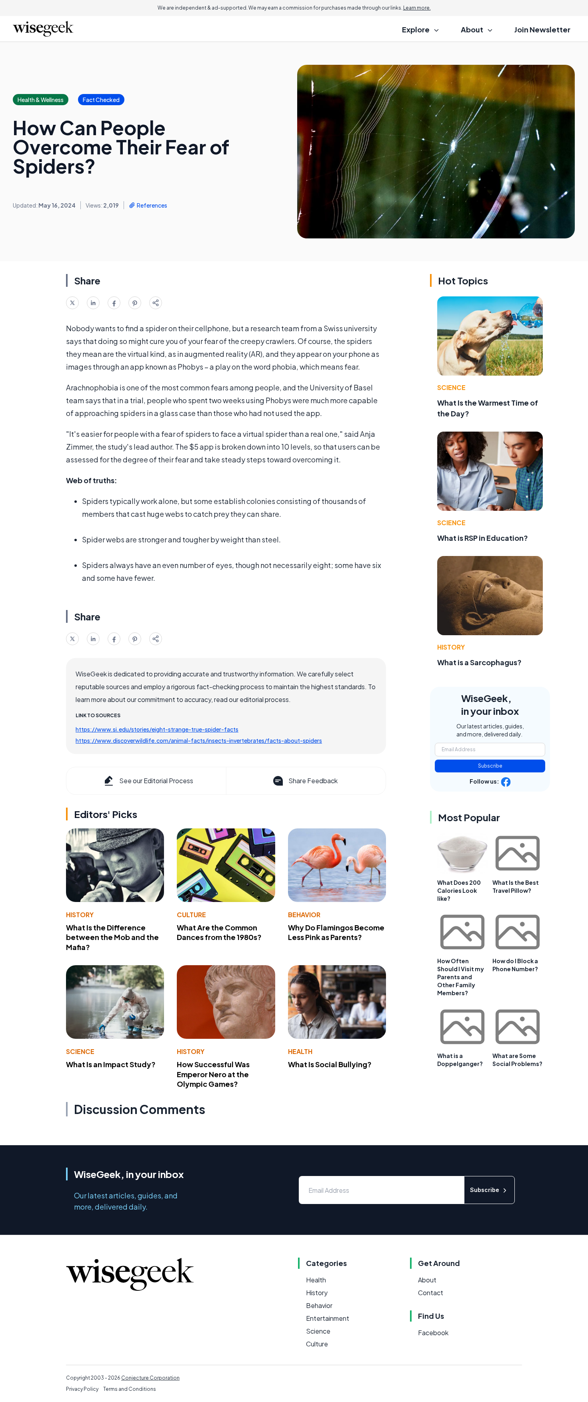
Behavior (304, 914)
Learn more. (417, 8)
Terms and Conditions (129, 1389)
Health (300, 1051)
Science (80, 1051)
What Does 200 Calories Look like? (459, 890)
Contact (430, 1292)
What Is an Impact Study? (111, 1064)
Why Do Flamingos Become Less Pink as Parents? (336, 932)
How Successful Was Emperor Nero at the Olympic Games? (213, 1074)
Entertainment (327, 1318)
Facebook (433, 1332)
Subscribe (490, 766)
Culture (191, 914)
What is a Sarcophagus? (479, 662)
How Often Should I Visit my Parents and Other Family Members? (460, 976)
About (427, 1280)
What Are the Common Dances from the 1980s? (219, 932)
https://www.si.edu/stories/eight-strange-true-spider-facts (157, 729)
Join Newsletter (542, 29)
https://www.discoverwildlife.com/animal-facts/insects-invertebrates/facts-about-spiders (199, 740)
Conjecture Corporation (150, 1378)
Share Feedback (313, 780)
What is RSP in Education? (482, 537)
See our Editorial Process (156, 780)
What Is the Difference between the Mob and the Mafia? (112, 937)
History (80, 914)
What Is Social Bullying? (330, 1064)
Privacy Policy (82, 1389)
